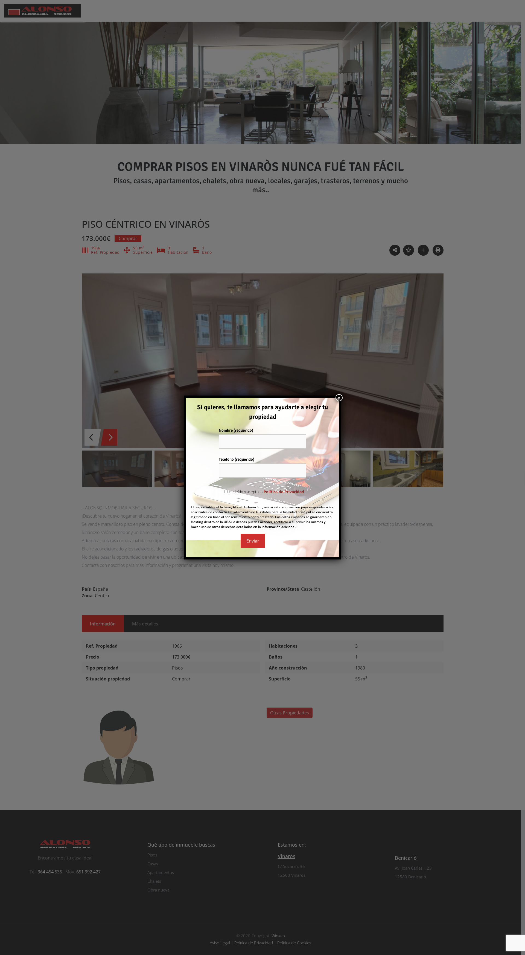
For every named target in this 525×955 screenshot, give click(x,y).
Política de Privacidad (284, 491)
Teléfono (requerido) (236, 459)
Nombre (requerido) (236, 430)
